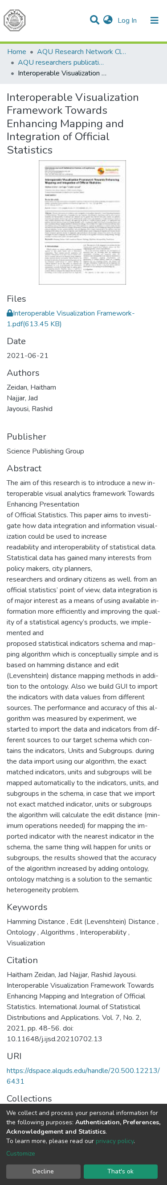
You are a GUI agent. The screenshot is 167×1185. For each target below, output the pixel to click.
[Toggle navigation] (154, 20)
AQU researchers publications (62, 62)
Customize (20, 1153)
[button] (108, 20)
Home (16, 52)
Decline (43, 1171)
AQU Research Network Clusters (81, 52)
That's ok (120, 1171)
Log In (128, 20)
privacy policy (115, 1141)
